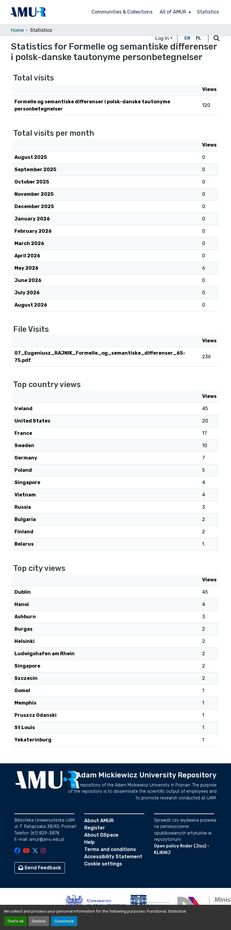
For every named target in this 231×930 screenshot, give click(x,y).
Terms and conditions (110, 849)
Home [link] (17, 30)
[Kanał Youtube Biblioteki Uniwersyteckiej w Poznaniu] (26, 851)
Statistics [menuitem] (208, 12)
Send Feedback (42, 868)
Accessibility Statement (113, 856)
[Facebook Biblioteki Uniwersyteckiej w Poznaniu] (17, 851)
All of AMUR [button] (173, 12)
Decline (39, 921)
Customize (64, 921)
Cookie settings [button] (103, 864)
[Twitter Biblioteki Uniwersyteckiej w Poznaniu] (35, 851)
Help (89, 842)
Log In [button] (162, 38)
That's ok (15, 921)
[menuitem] (175, 12)
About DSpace (101, 835)
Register (94, 828)
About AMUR (99, 820)
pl (198, 38)
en (187, 38)
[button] (28, 12)
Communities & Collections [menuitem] (121, 12)
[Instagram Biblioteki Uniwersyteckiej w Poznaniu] (43, 851)
